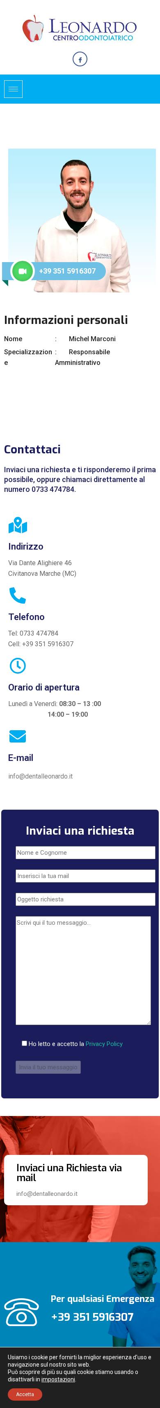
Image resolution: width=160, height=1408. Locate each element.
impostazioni (58, 1379)
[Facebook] (80, 59)
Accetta (25, 1394)
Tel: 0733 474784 (33, 633)
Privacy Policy (104, 1044)
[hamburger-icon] (13, 89)
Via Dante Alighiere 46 (40, 563)
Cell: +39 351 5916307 (40, 644)
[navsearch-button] (148, 87)
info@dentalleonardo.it (40, 776)
